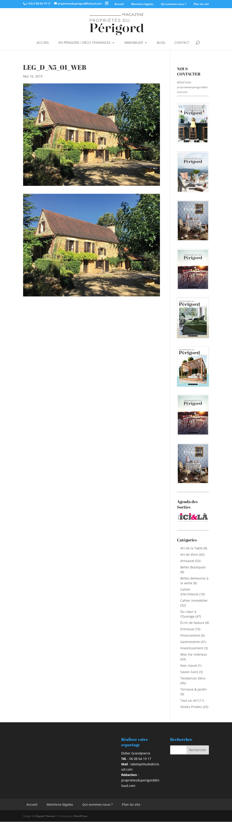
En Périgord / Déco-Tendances (84, 43)
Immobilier (133, 43)
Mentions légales (142, 4)
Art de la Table (191, 548)
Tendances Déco (192, 678)
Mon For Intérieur (193, 654)
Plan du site (201, 4)
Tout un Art (189, 700)
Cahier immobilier (194, 600)
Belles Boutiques (193, 567)
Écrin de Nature (192, 623)
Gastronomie (190, 642)
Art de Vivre (189, 554)
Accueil (119, 4)
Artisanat (187, 561)
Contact (181, 43)
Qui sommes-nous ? (173, 4)
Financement (190, 635)
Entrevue (187, 629)
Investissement (191, 648)
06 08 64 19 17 (140, 759)
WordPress (80, 816)
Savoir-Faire (189, 672)
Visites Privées (191, 707)
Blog (161, 43)
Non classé (188, 665)
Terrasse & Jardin (193, 689)
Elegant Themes (45, 816)
